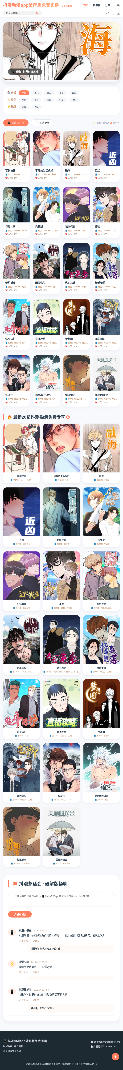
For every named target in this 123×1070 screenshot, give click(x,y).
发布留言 (21, 914)
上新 (117, 5)
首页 (85, 5)
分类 (107, 5)
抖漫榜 (97, 5)
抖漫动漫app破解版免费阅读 (37, 5)
